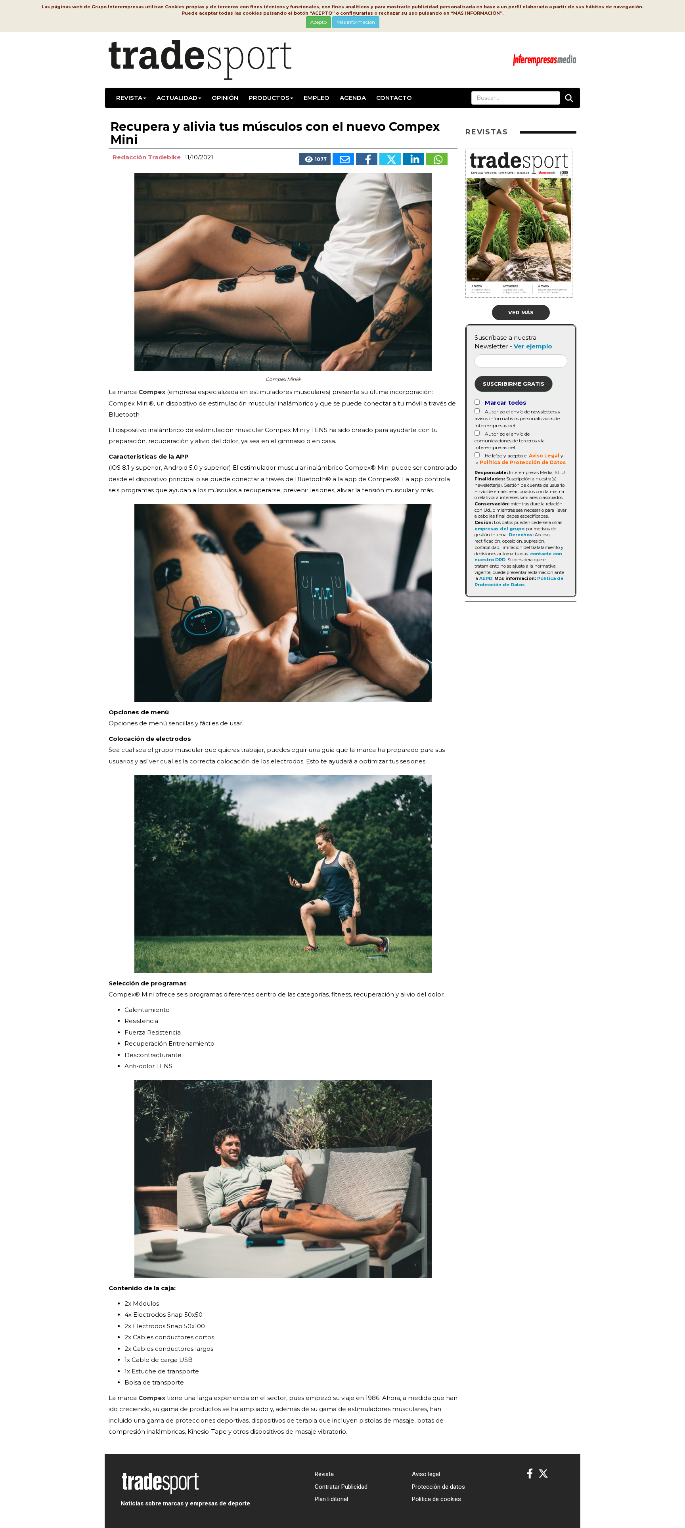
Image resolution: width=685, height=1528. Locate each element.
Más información (356, 22)
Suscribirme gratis (513, 384)
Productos (269, 97)
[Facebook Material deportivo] (530, 1474)
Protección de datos (438, 1486)
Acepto (318, 22)
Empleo (316, 97)
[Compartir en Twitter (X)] (390, 159)
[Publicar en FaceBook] (366, 159)
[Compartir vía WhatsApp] (437, 159)
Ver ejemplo (533, 346)
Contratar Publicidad (341, 1486)
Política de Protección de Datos (523, 462)
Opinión (225, 97)
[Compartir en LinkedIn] (413, 159)
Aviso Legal (544, 456)
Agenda (353, 97)
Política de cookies (436, 1499)
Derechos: (521, 534)
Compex (151, 392)
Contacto (394, 97)
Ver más (521, 312)
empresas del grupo (499, 529)
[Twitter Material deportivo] (543, 1474)
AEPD (485, 578)
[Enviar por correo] (343, 159)
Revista (129, 97)
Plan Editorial (331, 1499)
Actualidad (177, 97)
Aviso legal (426, 1474)
